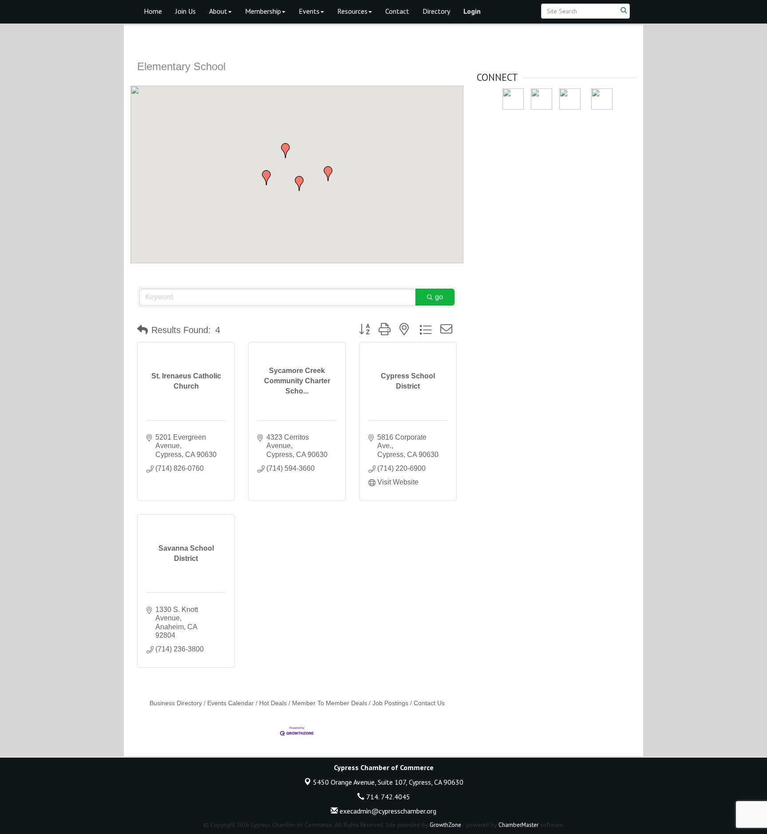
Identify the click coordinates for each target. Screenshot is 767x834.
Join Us (185, 11)
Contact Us (429, 703)
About (218, 11)
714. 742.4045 (387, 796)
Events (309, 11)
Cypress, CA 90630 (388, 782)
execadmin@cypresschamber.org (387, 810)
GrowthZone (445, 825)
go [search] (439, 297)
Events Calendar (230, 703)
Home (153, 11)
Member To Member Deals (329, 703)
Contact (397, 11)
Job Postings (390, 703)
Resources (352, 11)
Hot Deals (273, 703)
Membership (263, 11)
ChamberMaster (518, 825)
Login (472, 11)
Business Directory (176, 703)
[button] (299, 183)
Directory (436, 11)
